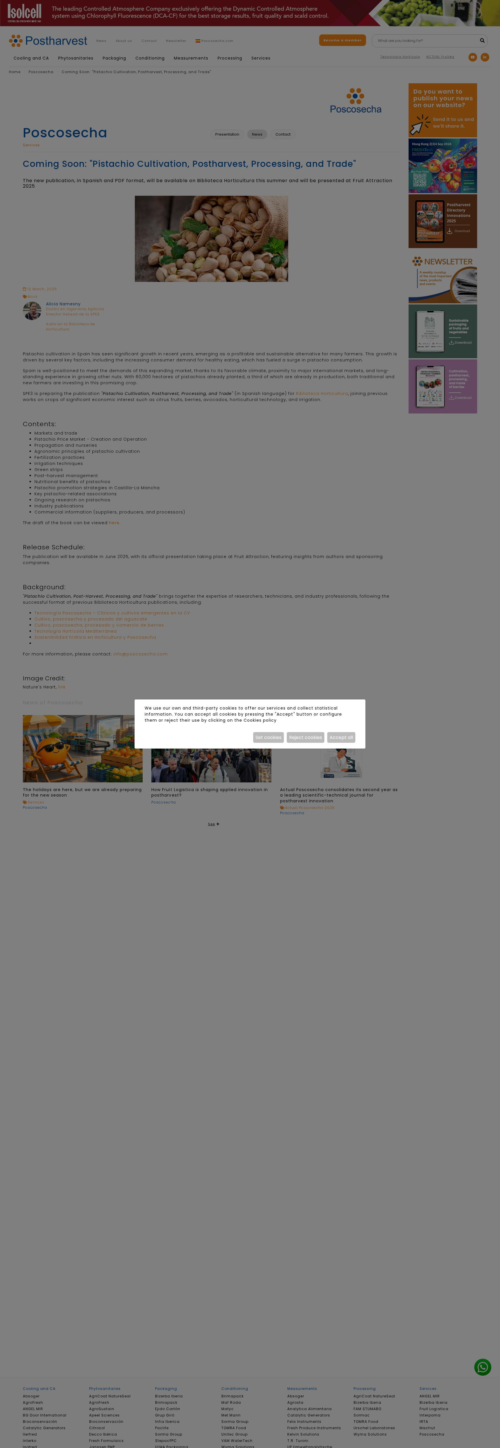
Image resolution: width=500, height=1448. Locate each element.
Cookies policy (260, 720)
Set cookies (268, 737)
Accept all (341, 737)
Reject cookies (305, 737)
